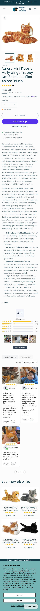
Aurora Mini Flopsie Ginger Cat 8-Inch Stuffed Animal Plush (10, 508)
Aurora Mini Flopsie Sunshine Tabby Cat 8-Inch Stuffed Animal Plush (11, 540)
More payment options (20, 126)
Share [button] (6, 302)
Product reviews (10, 357)
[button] (4, 9)
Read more (7, 417)
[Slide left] (2, 58)
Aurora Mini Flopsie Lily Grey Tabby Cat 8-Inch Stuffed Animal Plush (29, 508)
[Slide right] (37, 58)
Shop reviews (26, 357)
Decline (19, 600)
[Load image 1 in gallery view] (9, 58)
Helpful (6, 422)
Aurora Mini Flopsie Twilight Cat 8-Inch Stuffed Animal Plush (29, 540)
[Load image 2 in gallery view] (19, 58)
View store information (13, 138)
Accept (19, 595)
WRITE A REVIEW (20, 347)
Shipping (4, 93)
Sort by (18, 362)
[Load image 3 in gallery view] (30, 58)
